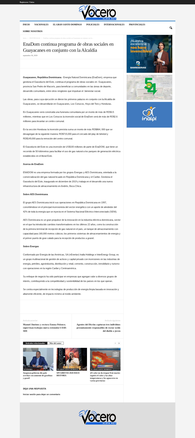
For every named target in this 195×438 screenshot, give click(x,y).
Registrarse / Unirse (27, 2)
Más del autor (55, 343)
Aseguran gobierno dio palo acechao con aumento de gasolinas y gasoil (37, 375)
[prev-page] (115, 343)
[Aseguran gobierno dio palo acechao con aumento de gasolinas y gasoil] (38, 359)
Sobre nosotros (33, 31)
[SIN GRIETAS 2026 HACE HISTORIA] (72, 359)
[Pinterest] (40, 64)
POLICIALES (92, 24)
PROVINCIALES (137, 24)
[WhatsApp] (47, 64)
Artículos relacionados (35, 343)
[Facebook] (26, 64)
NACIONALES (41, 24)
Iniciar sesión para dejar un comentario (41, 394)
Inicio (26, 24)
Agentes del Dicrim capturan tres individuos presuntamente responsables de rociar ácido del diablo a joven (98, 327)
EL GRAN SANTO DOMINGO (67, 24)
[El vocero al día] (97, 12)
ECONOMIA (28, 369)
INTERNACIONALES (114, 24)
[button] (170, 28)
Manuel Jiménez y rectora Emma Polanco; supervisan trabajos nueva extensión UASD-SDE (45, 327)
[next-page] (119, 343)
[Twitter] (33, 64)
